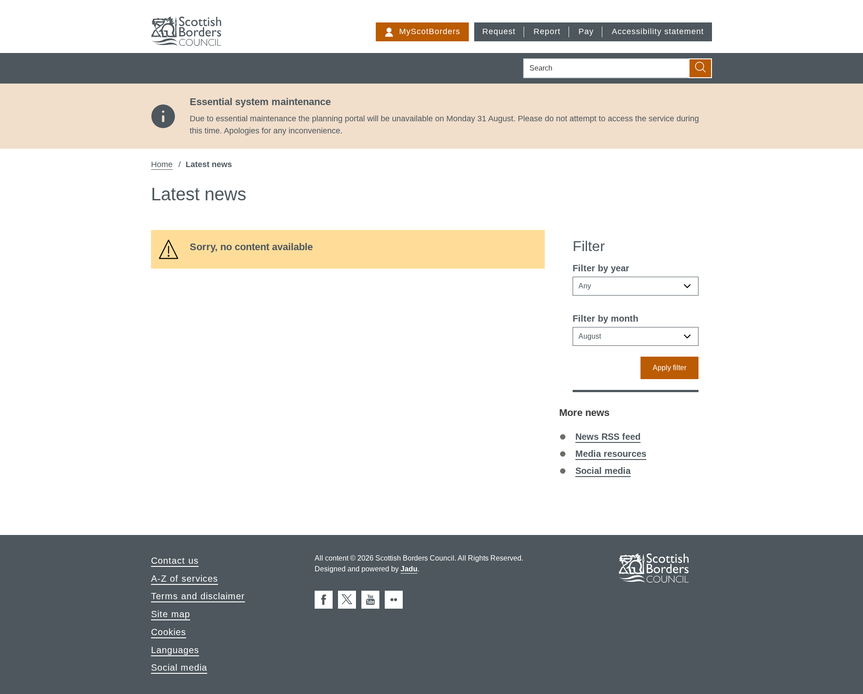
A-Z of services (184, 578)
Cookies (168, 632)
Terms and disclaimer (198, 596)
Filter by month (605, 318)
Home (162, 164)
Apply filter (669, 367)
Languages (175, 650)
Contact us (175, 561)
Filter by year (601, 268)
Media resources (610, 454)
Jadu (409, 569)
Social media (603, 471)
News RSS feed (608, 437)
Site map (170, 614)
